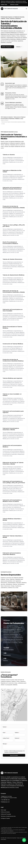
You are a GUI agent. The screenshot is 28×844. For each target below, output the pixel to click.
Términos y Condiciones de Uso (11, 752)
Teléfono (17, 732)
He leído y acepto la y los (14, 751)
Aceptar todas (4, 4)
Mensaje (5, 743)
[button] (14, 704)
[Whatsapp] (24, 840)
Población (17, 738)
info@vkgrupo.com (5, 801)
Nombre (5, 726)
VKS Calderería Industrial (11, 8)
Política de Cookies (5, 812)
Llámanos (18, 46)
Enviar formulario (14, 755)
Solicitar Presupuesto (7, 46)
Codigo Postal (6, 738)
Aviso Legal (3, 810)
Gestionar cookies (14, 4)
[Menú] (26, 9)
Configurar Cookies (5, 818)
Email (4, 732)
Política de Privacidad (17, 750)
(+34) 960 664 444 (5, 799)
